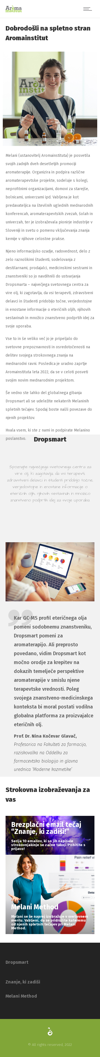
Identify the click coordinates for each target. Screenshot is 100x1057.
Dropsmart (17, 962)
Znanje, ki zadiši (23, 982)
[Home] (14, 11)
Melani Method (21, 996)
